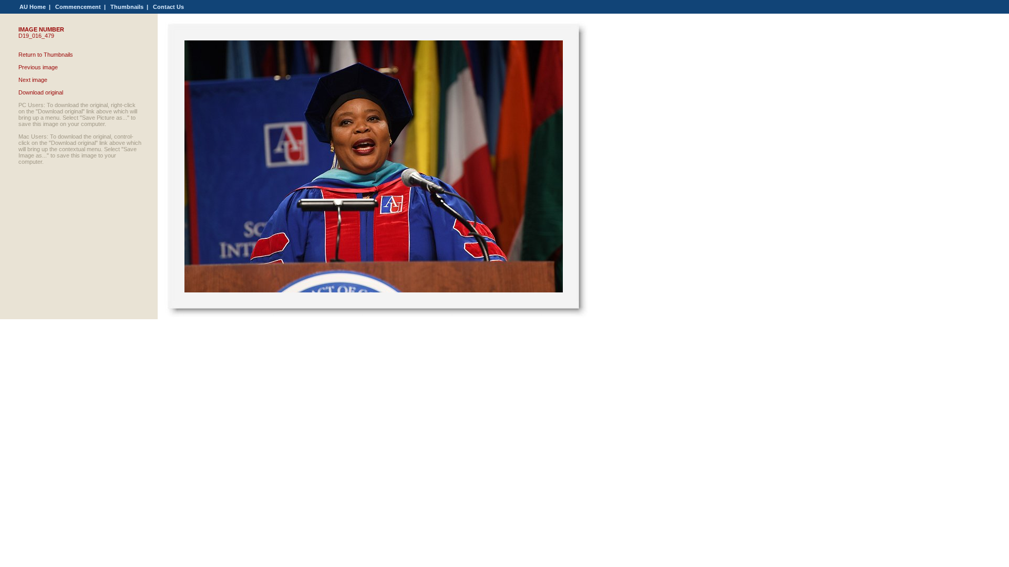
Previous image (38, 67)
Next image (32, 80)
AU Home (32, 7)
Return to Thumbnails (45, 54)
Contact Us (168, 7)
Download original (40, 92)
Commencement (78, 7)
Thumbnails (126, 7)
